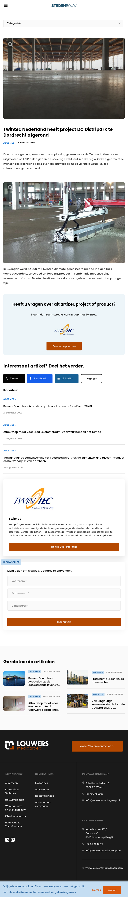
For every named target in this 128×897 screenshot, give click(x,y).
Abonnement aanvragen (43, 804)
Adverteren (42, 789)
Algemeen (9, 142)
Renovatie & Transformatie (13, 824)
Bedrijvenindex (44, 795)
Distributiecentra (15, 816)
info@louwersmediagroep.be (103, 850)
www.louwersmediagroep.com (104, 867)
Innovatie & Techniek (12, 791)
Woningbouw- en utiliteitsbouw (15, 808)
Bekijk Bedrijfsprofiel (64, 546)
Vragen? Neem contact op (95, 746)
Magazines (41, 782)
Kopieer (91, 378)
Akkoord (112, 890)
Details (96, 889)
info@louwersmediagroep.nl (103, 800)
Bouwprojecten (14, 799)
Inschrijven (64, 621)
